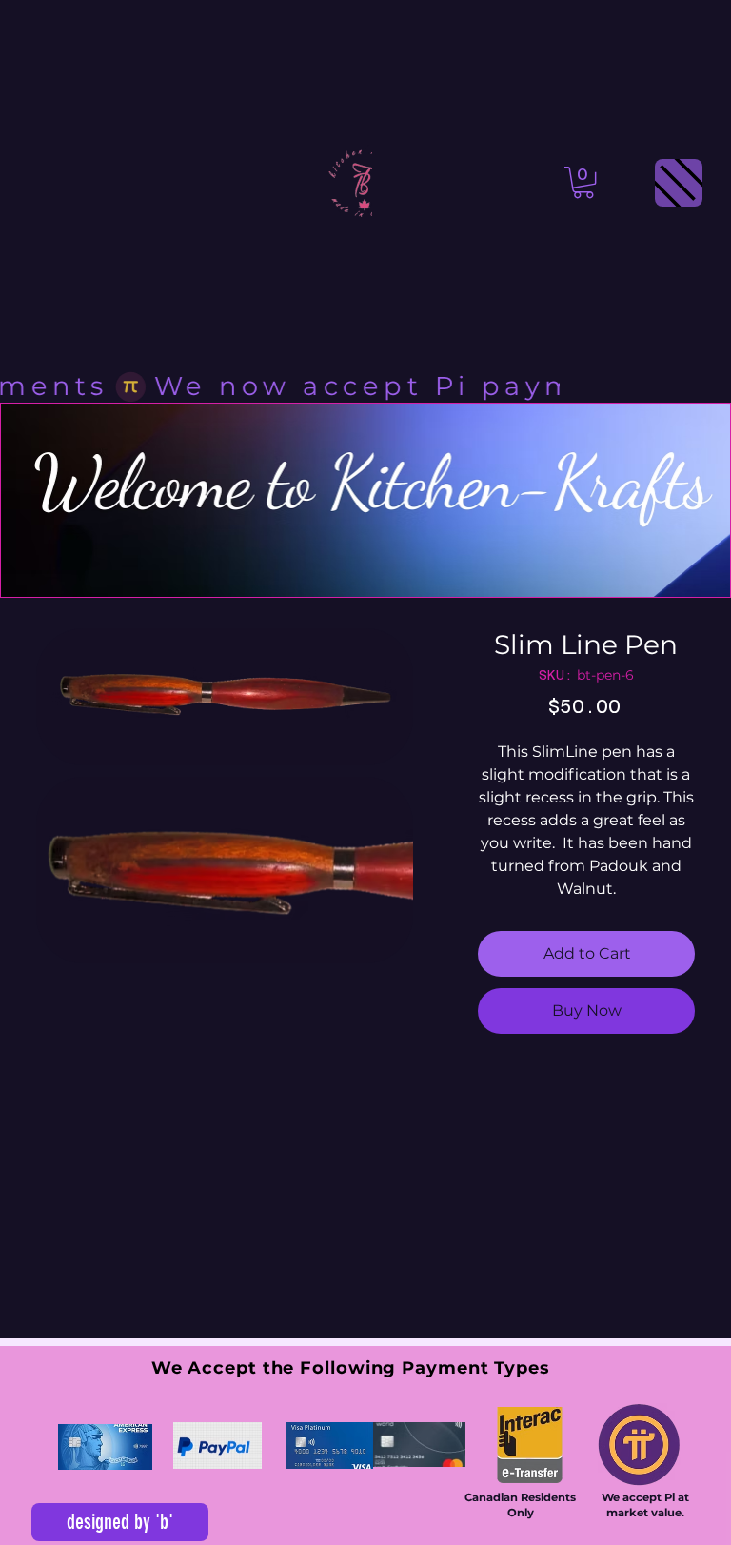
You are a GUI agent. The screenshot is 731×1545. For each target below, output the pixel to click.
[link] (583, 182)
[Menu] (678, 183)
